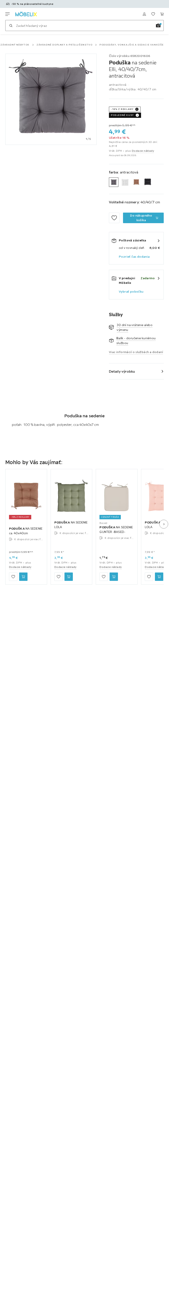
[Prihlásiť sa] (144, 14)
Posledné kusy (122, 115)
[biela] (125, 182)
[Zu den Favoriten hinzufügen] (114, 218)
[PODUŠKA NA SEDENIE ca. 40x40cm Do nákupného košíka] (23, 576)
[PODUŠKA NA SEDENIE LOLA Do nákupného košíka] (68, 576)
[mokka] (136, 182)
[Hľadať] (11, 25)
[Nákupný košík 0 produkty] (162, 14)
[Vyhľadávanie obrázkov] (158, 25)
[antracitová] (113, 182)
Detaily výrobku (122, 371)
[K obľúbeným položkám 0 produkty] (153, 14)
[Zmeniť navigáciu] (7, 14)
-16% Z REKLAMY (122, 109)
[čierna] (147, 182)
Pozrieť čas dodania (134, 257)
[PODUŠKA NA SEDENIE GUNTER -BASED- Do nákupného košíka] (114, 576)
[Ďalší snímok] (163, 524)
